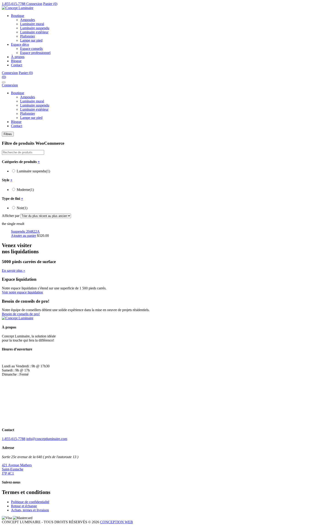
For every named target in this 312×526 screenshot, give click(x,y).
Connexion (34, 4)
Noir (22, 208)
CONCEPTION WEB (116, 522)
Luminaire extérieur (34, 32)
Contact (16, 65)
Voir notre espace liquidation (22, 292)
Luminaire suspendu (34, 28)
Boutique (17, 16)
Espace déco (20, 44)
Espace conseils (31, 49)
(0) (4, 77)
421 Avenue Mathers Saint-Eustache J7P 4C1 (17, 469)
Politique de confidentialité (30, 502)
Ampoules (27, 20)
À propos (17, 57)
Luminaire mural (32, 24)
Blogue (16, 61)
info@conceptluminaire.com (46, 439)
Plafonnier (27, 36)
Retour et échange (24, 506)
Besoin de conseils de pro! (21, 314)
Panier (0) (50, 4)
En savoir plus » (13, 270)
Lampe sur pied (31, 40)
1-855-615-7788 (13, 439)
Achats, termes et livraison (30, 510)
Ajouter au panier (23, 236)
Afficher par (10, 216)
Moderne (25, 190)
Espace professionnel (35, 53)
